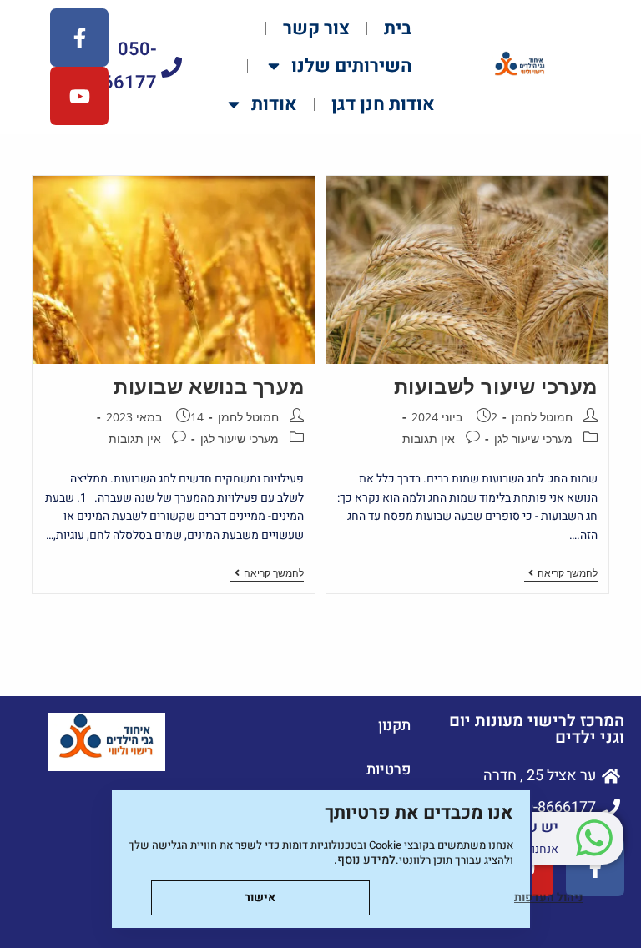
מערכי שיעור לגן (533, 438)
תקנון (394, 725)
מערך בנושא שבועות (209, 386)
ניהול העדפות (548, 897)
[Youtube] (79, 96)
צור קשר (316, 28)
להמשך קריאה (561, 573)
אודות (274, 104)
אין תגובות (428, 438)
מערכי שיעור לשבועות (496, 386)
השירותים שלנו (351, 66)
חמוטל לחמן (542, 417)
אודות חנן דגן (383, 104)
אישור (260, 897)
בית (397, 28)
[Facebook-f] (79, 37)
